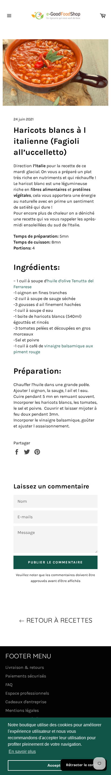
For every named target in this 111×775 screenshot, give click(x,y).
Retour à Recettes (58, 620)
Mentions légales (22, 710)
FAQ (8, 684)
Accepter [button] (55, 765)
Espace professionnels (27, 693)
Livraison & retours (24, 667)
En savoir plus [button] (22, 751)
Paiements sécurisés (25, 675)
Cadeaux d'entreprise (25, 701)
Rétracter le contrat (83, 765)
